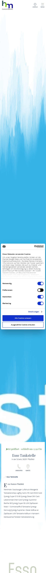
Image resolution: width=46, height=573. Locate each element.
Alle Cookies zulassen (23, 318)
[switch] (40, 290)
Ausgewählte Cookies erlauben (23, 325)
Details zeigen (33, 312)
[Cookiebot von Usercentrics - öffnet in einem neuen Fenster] (34, 246)
